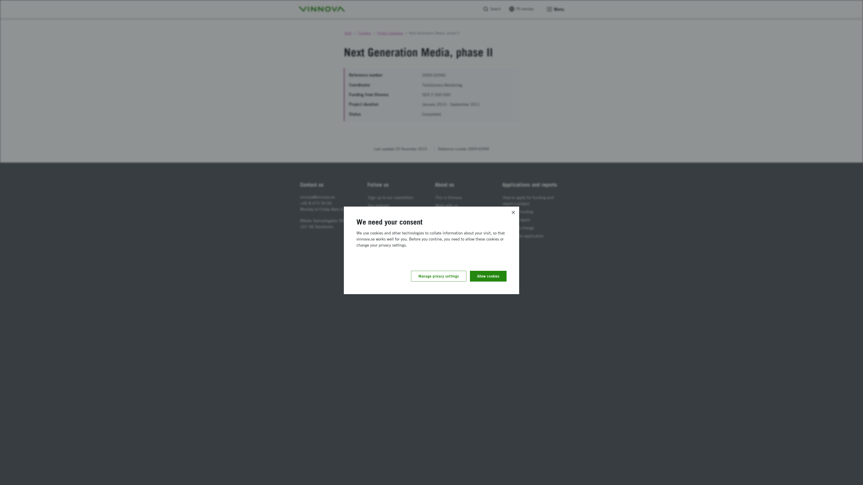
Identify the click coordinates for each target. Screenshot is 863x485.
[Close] (513, 212)
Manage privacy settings (438, 276)
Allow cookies (488, 276)
